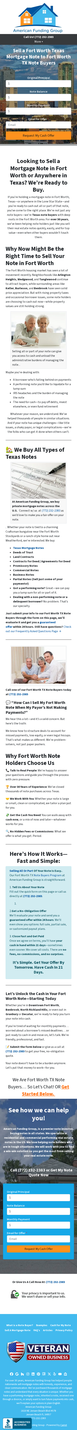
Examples (41, 1325)
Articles (48, 1330)
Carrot (63, 1425)
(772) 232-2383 (51, 511)
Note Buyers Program (47, 875)
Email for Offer (38, 119)
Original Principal (38, 78)
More (37, 42)
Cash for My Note (60, 1325)
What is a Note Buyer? (19, 1325)
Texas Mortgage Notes (28, 548)
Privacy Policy (64, 1330)
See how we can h (34, 1110)
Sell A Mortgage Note (17, 1330)
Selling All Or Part (21, 871)
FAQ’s (36, 1330)
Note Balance (38, 92)
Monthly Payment (38, 105)
